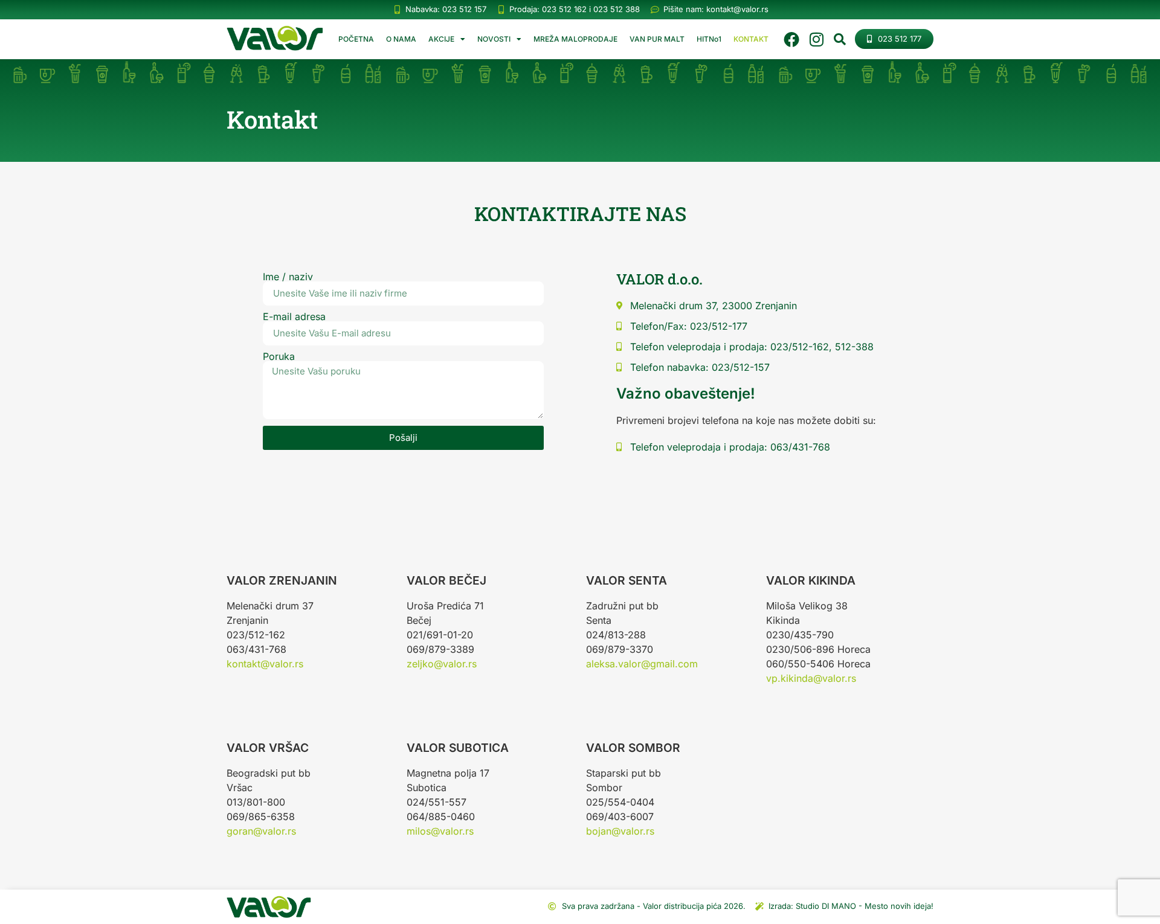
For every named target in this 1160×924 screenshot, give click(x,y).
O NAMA (401, 38)
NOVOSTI (494, 38)
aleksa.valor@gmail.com (642, 664)
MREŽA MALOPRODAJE (575, 38)
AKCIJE (441, 38)
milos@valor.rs (440, 831)
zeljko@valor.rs (442, 664)
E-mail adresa (294, 316)
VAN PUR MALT (657, 38)
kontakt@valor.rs (265, 664)
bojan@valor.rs (620, 831)
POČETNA (356, 38)
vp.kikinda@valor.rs (811, 678)
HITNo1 (709, 38)
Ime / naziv (288, 276)
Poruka (279, 356)
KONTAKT (750, 38)
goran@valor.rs (261, 831)
